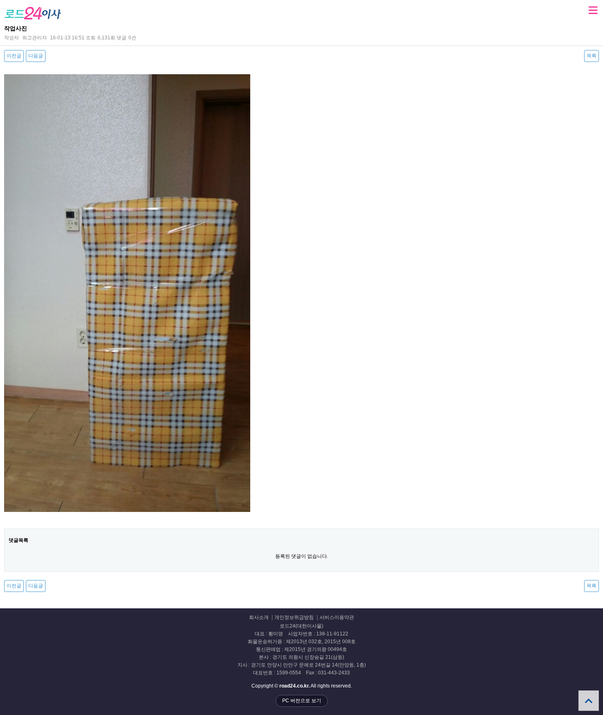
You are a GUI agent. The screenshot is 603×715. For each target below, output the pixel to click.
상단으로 (588, 700)
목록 (591, 56)
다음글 (35, 56)
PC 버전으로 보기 (301, 701)
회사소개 (259, 617)
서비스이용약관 (337, 617)
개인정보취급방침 (294, 617)
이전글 (14, 56)
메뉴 (592, 10)
